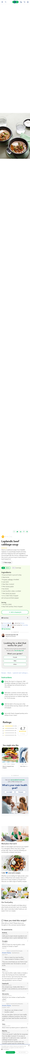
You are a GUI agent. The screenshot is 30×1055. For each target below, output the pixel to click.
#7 (5, 1001)
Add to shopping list (16, 612)
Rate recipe (7, 562)
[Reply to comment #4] (7, 969)
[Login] (27, 2)
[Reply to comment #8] (6, 1024)
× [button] (28, 1045)
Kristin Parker (6, 953)
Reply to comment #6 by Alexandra (14, 1003)
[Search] (5, 2)
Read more (21, 1047)
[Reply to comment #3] (20, 952)
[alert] (15, 1049)
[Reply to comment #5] (10, 983)
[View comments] (17, 531)
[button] (15, 1049)
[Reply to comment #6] (10, 993)
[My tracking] (21, 2)
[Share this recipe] (24, 531)
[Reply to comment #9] (8, 1030)
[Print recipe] (20, 531)
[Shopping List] (24, 2)
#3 (5, 948)
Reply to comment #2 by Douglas (14, 951)
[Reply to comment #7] (20, 1005)
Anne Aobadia (7, 623)
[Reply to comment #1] (8, 932)
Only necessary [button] (22, 1052)
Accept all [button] (10, 1052)
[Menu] (2, 2)
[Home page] (15, 2)
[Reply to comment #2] (9, 941)
